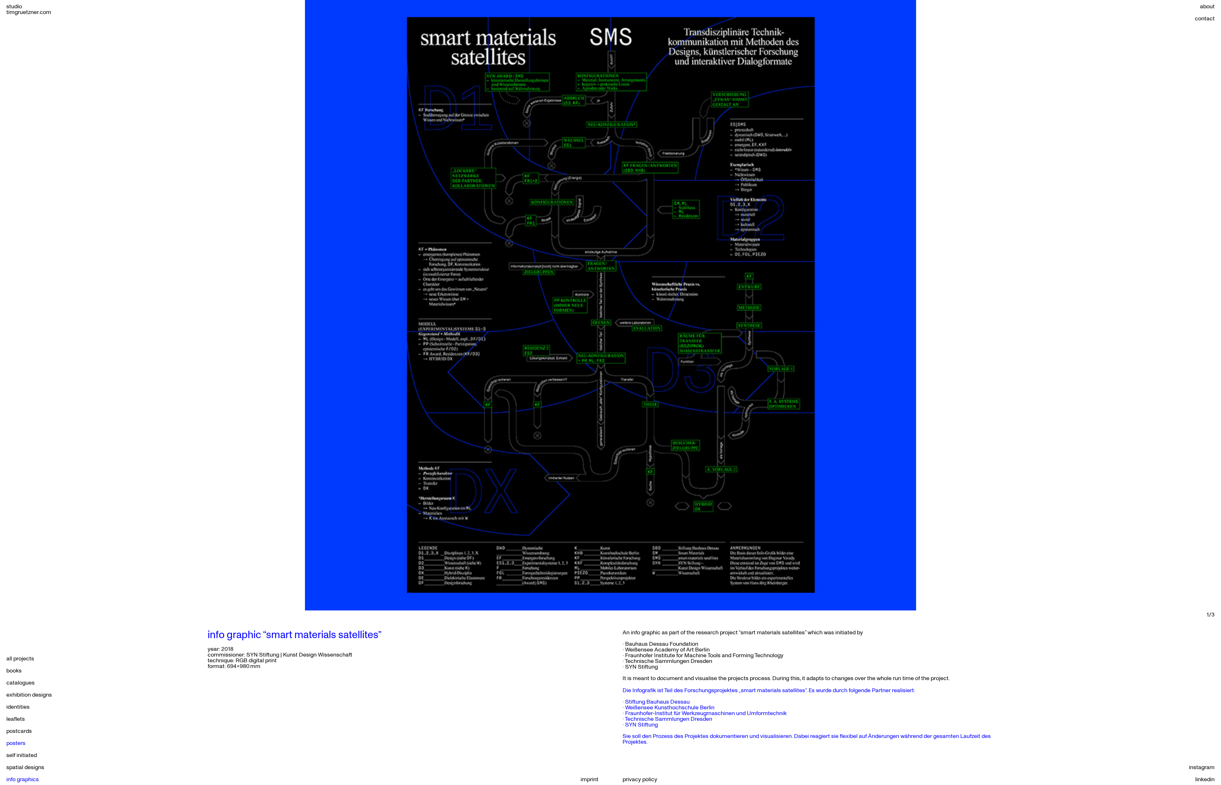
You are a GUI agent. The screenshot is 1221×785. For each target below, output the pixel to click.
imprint (589, 779)
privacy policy (640, 779)
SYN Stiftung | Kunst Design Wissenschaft (299, 654)
